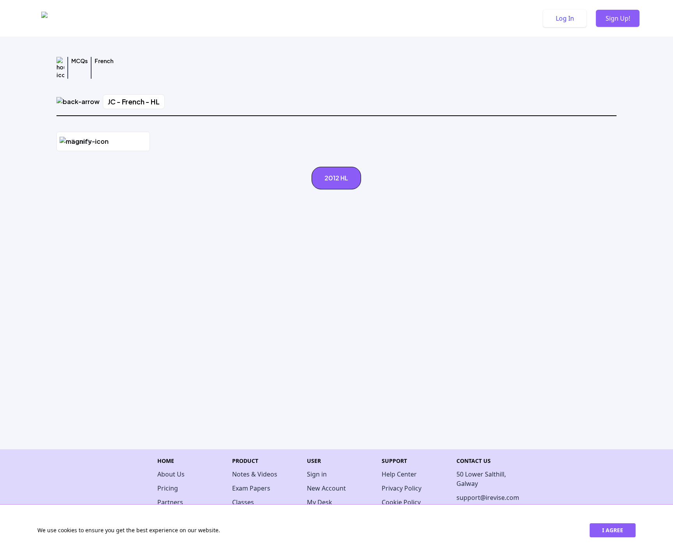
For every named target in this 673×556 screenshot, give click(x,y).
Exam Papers (251, 488)
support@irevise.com (486, 497)
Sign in (317, 474)
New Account (326, 488)
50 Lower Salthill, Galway (481, 479)
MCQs (79, 60)
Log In (565, 18)
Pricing (167, 488)
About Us (171, 474)
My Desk (319, 502)
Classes (243, 502)
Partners (170, 502)
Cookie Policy (401, 502)
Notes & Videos (254, 474)
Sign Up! (618, 18)
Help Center (399, 474)
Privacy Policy (401, 488)
